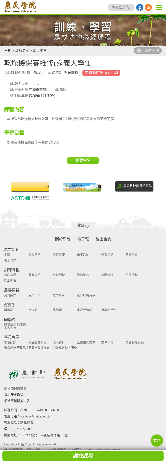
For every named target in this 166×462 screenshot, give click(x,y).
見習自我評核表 (39, 347)
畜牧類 (32, 310)
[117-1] (30, 198)
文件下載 (107, 342)
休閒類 (57, 310)
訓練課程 (22, 50)
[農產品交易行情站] (30, 187)
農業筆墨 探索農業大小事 (15, 326)
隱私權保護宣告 (15, 388)
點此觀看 (26, 422)
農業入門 (34, 275)
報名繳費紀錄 (37, 342)
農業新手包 (108, 310)
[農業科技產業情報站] (134, 186)
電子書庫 (10, 260)
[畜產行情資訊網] (82, 187)
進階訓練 (83, 275)
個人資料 (59, 342)
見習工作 (34, 295)
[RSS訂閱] (148, 10)
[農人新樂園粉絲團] (139, 10)
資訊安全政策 (13, 394)
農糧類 (8, 310)
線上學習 (40, 50)
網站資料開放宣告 (17, 401)
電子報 (83, 239)
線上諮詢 (103, 239)
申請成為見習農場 (16, 347)
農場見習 (11, 290)
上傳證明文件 (86, 342)
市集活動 (83, 254)
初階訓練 (59, 275)
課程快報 (59, 254)
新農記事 (132, 254)
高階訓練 (107, 275)
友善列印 (152, 50)
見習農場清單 (86, 295)
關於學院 (62, 239)
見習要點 (10, 295)
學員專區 (11, 337)
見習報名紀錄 (135, 342)
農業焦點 (34, 254)
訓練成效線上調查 (65, 347)
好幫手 (10, 305)
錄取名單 (59, 295)
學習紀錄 (10, 342)
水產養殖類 (84, 310)
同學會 (10, 320)
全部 (7, 254)
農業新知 (11, 250)
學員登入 (118, 7)
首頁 (7, 50)
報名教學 (10, 275)
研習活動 (107, 254)
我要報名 (83, 160)
